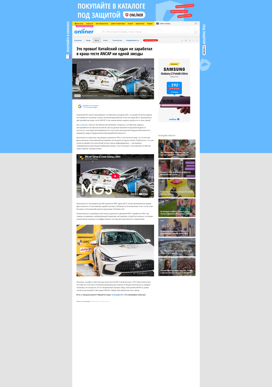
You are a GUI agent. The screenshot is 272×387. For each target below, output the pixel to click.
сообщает (84, 125)
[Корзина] (195, 32)
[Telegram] (182, 40)
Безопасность (96, 301)
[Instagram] (186, 40)
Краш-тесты (105, 301)
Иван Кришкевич (114, 96)
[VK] (190, 40)
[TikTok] (193, 40)
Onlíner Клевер (165, 24)
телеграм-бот (117, 295)
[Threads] (197, 40)
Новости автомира (83, 301)
